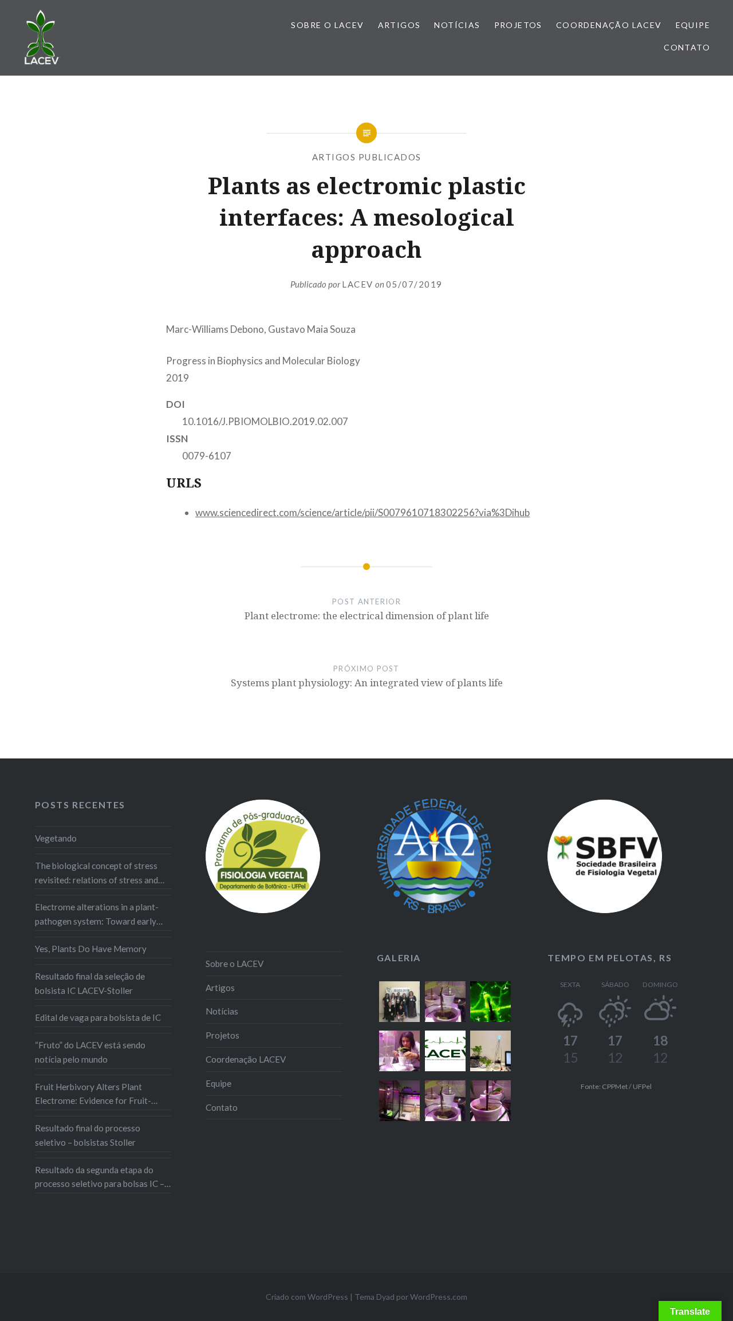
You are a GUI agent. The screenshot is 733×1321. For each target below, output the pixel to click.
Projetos (518, 25)
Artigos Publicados (366, 157)
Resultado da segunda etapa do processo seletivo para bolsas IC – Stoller (99, 1178)
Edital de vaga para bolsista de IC (98, 1017)
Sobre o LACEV (327, 25)
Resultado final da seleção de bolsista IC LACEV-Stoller (90, 983)
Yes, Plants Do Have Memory (91, 948)
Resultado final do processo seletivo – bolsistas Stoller (87, 1135)
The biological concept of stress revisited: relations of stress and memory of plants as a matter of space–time (97, 873)
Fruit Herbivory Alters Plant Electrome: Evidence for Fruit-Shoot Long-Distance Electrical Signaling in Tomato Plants (95, 1095)
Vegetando (56, 838)
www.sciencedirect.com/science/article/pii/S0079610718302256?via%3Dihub (362, 512)
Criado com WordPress (307, 1297)
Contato (687, 47)
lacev (357, 284)
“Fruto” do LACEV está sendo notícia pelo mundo (90, 1052)
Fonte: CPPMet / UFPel (616, 1086)
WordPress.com (438, 1297)
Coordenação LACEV (609, 25)
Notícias (457, 25)
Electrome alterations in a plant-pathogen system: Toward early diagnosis (97, 915)
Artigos (399, 25)
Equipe (693, 25)
